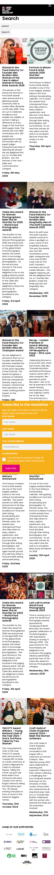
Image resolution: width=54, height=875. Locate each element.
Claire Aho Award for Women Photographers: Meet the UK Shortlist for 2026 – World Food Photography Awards (12, 221)
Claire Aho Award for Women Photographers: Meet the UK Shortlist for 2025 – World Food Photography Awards (12, 611)
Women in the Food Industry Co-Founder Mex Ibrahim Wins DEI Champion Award (13, 345)
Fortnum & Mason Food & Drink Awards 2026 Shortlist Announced (40, 72)
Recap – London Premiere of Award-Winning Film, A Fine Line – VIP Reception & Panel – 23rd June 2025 (40, 348)
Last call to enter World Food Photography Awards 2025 (39, 606)
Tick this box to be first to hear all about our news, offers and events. (26, 459)
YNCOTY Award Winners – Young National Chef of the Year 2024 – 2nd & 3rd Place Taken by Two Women (12, 736)
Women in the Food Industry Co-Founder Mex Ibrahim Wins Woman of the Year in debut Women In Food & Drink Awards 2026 (13, 76)
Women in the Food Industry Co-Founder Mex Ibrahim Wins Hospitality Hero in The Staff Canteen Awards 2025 (40, 219)
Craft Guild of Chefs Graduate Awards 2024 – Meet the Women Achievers (39, 733)
